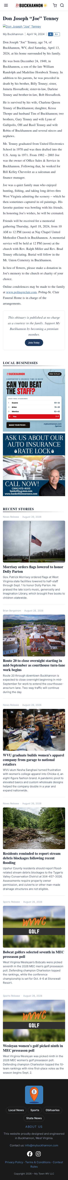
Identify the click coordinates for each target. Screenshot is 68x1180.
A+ (56, 34)
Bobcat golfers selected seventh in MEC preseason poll (33, 954)
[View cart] (55, 5)
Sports (34, 1110)
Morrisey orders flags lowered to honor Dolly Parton (33, 569)
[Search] (62, 5)
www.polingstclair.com (21, 292)
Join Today (34, 342)
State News (34, 1118)
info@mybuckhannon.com (41, 1145)
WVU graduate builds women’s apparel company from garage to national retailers (33, 759)
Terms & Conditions (38, 1162)
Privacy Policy (14, 1162)
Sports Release (11, 901)
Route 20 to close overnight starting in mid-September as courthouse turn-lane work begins (34, 665)
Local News (16, 1110)
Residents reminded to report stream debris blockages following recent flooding (32, 858)
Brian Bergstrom (12, 610)
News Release (11, 516)
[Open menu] (6, 5)
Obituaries (52, 1110)
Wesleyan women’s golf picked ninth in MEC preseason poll (33, 1048)
